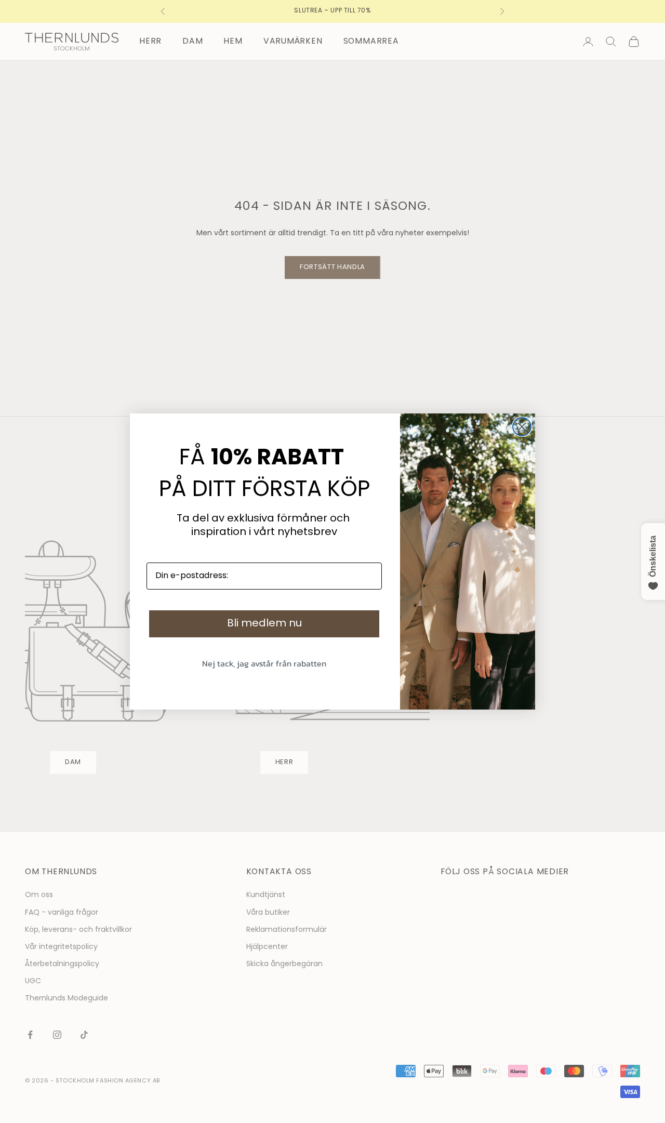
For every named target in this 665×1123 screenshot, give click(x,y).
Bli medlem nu (264, 624)
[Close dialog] (522, 427)
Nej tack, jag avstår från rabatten (264, 663)
